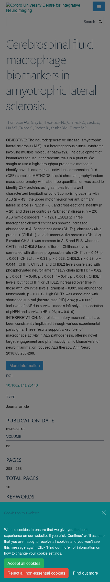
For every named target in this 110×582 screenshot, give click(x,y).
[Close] (104, 512)
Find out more (85, 573)
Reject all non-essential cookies (36, 573)
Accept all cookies (23, 563)
